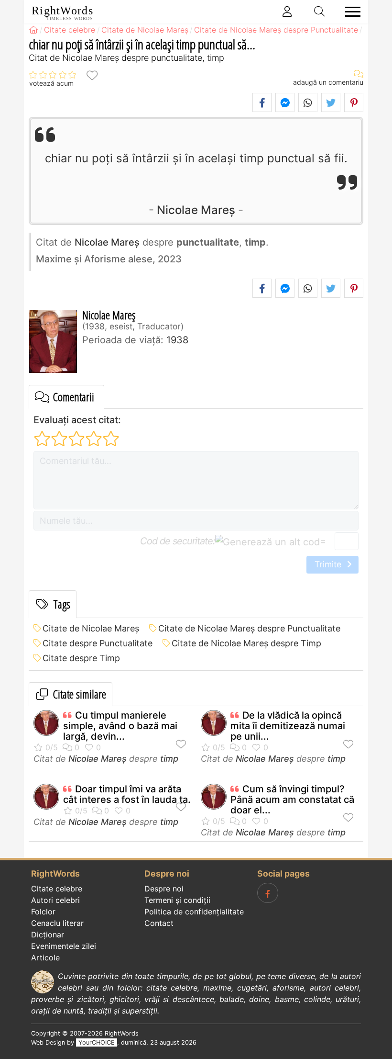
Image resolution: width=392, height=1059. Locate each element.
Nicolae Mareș (196, 210)
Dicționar (47, 934)
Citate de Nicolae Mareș (91, 628)
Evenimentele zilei (63, 946)
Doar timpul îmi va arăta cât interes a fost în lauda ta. (127, 794)
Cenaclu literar (57, 923)
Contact (159, 923)
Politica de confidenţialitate (194, 911)
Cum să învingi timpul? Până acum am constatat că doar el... (292, 799)
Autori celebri (55, 900)
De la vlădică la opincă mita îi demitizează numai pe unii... (287, 726)
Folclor (43, 911)
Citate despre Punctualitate (97, 643)
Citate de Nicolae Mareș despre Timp (246, 643)
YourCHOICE (96, 1042)
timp (169, 759)
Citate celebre (56, 888)
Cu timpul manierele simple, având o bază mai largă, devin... (120, 726)
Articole (45, 957)
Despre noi (164, 888)
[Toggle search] (319, 11)
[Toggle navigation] (349, 12)
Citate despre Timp (81, 658)
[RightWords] (33, 29)
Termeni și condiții (177, 900)
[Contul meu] (287, 11)
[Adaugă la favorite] (92, 75)
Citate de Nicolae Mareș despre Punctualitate (249, 628)
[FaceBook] (267, 893)
